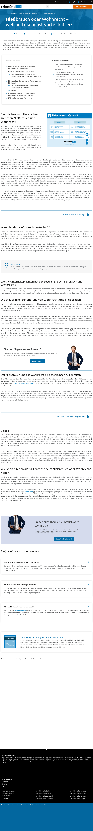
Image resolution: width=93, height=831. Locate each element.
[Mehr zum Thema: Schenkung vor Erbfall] (88, 416)
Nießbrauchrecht (20, 611)
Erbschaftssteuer (24, 383)
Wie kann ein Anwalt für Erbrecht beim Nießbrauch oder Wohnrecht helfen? (21, 94)
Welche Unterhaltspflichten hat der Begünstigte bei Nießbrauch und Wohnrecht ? (26, 76)
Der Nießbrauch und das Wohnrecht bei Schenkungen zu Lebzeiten (24, 87)
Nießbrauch (29, 492)
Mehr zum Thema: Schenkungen (74, 215)
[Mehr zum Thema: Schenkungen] (88, 214)
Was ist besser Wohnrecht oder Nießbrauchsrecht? (21, 562)
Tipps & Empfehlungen (21, 13)
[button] (47, 6)
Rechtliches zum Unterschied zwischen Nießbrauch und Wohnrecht (21, 68)
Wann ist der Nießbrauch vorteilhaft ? (21, 71)
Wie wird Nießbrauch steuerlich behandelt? (19, 607)
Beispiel (13, 90)
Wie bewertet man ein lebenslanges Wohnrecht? (20, 585)
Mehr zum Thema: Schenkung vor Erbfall (71, 417)
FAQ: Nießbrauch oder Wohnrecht (20, 98)
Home (8, 13)
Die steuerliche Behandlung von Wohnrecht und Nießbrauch (24, 82)
